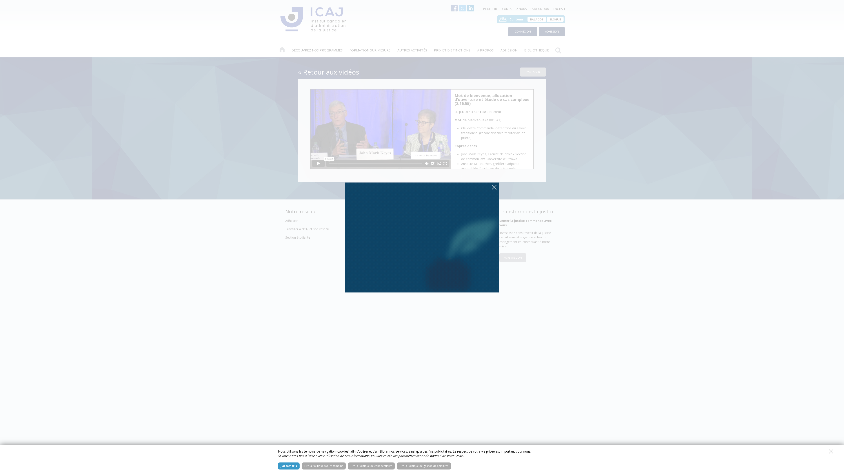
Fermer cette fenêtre (831, 451)
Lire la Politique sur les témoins (323, 466)
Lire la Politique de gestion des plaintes (424, 466)
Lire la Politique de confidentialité (371, 466)
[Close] (494, 187)
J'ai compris (289, 466)
